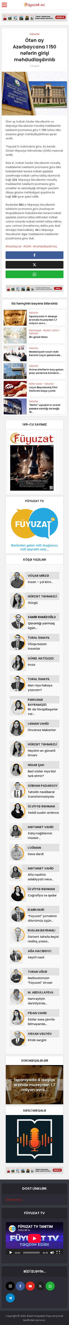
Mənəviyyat (35, 330)
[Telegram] (10, 1297)
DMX (28, 246)
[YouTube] (30, 1286)
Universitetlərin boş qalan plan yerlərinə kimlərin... (46, 371)
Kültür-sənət (35, 383)
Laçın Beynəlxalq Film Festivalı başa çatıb (43, 389)
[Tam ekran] (58, 1252)
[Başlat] (11, 1252)
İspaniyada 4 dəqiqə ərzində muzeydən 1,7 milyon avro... (43, 320)
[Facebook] (20, 1286)
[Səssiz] (52, 1252)
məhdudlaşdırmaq (46, 246)
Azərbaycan (14, 246)
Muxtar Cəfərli (51, 330)
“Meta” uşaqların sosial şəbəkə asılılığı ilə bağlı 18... (44, 408)
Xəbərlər (35, 34)
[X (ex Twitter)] (40, 1286)
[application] (34, 1238)
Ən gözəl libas (38, 337)
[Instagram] (10, 1286)
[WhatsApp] (50, 1286)
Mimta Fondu (14, 1200)
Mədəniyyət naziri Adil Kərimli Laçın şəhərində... (45, 353)
